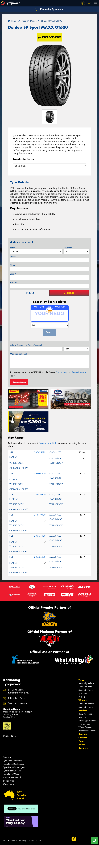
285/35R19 (40, 452)
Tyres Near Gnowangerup (14, 767)
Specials (83, 734)
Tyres (81, 680)
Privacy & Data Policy (18, 841)
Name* (13, 256)
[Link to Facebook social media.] (73, 838)
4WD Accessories (86, 714)
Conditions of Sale (34, 841)
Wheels (82, 700)
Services (83, 710)
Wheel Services (85, 727)
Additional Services (87, 730)
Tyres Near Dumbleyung (13, 764)
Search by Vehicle (86, 683)
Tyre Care (83, 693)
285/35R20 (40, 536)
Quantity (68, 247)
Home (13, 21)
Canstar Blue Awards (12, 777)
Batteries (82, 717)
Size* (12, 247)
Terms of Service (79, 372)
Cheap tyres (8, 784)
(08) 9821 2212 (16, 698)
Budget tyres (8, 780)
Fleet (81, 741)
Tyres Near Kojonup (12, 770)
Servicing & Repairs (87, 720)
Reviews (83, 748)
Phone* (13, 265)
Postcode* (14, 282)
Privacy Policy (61, 372)
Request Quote (19, 382)
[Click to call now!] (82, 3)
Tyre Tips (82, 696)
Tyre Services (84, 724)
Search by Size (85, 686)
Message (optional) (18, 354)
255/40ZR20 (39, 473)
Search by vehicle (48, 443)
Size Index (7, 757)
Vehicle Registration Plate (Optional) (26, 345)
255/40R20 (40, 494)
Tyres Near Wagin (11, 774)
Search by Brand (86, 690)
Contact (83, 737)
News (82, 744)
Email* (13, 273)
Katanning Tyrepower (51, 9)
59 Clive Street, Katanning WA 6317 (19, 691)
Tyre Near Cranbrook (12, 760)
